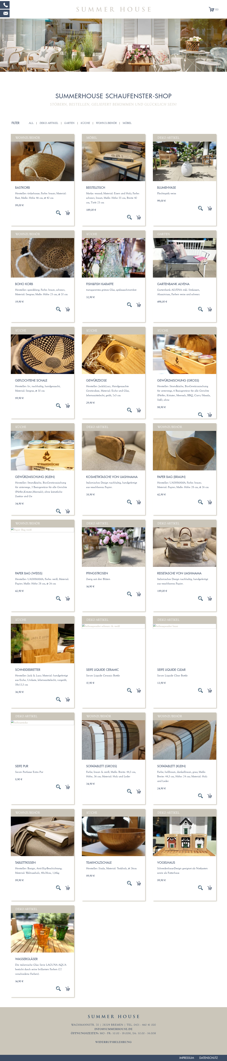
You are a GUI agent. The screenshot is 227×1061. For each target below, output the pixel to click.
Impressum (186, 1058)
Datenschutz (208, 1058)
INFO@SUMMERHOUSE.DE (114, 1029)
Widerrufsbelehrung (113, 1042)
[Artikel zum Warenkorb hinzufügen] (65, 212)
